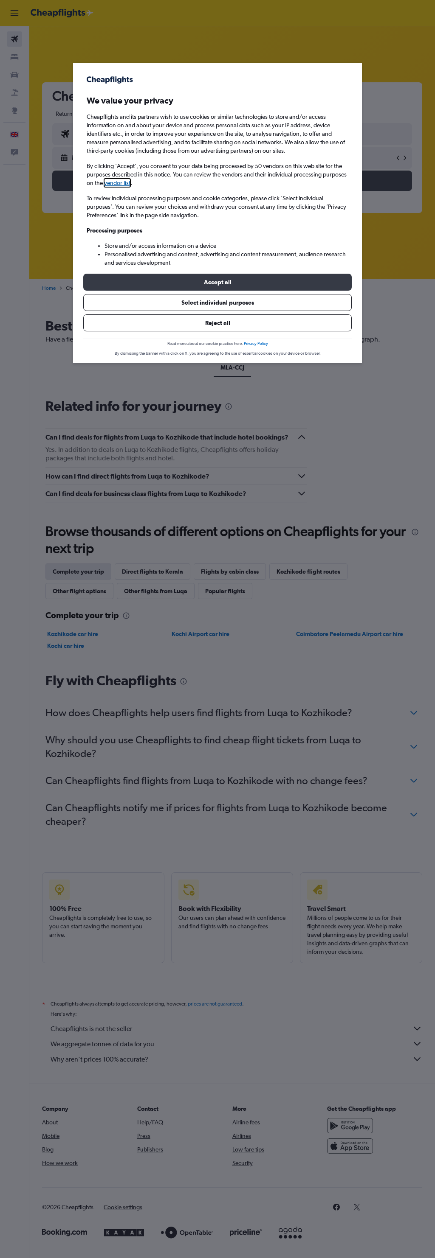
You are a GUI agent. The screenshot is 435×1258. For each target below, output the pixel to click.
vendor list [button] (117, 182)
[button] (217, 282)
